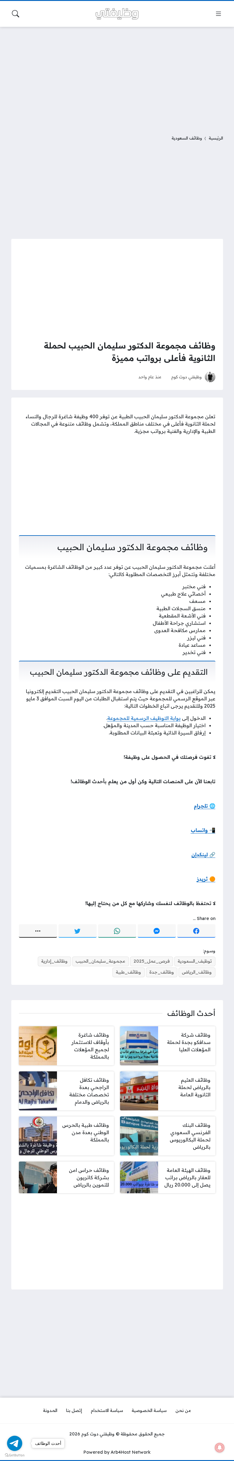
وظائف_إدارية (54, 961)
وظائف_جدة (161, 972)
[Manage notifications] (220, 1447)
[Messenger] (157, 931)
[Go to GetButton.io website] (14, 1455)
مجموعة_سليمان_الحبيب (100, 961)
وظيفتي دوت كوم (186, 376)
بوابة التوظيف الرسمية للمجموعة (144, 718)
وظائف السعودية (187, 137)
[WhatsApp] (117, 931)
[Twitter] (77, 931)
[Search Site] (15, 13)
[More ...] (38, 931)
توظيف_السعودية (195, 961)
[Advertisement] (117, 77)
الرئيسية (216, 137)
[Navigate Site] (218, 13)
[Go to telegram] (14, 1443)
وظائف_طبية (128, 972)
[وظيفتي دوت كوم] (117, 14)
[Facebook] (196, 931)
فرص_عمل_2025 (151, 961)
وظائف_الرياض (197, 972)
